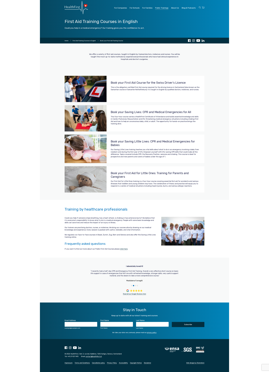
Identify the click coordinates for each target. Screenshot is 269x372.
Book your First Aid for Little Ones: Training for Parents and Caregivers (150, 175)
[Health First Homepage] (76, 14)
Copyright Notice (136, 363)
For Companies (120, 8)
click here (124, 249)
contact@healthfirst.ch (94, 356)
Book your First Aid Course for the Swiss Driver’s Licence (148, 82)
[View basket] (203, 7)
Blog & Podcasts (189, 8)
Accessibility (123, 363)
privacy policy (151, 332)
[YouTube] (198, 40)
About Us (175, 8)
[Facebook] (189, 40)
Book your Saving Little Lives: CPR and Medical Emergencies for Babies (153, 143)
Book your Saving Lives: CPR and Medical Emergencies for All (151, 112)
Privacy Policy (112, 363)
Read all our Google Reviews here (134, 294)
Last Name (140, 320)
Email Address (70, 320)
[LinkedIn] (203, 40)
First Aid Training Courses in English (84, 40)
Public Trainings (161, 8)
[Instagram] (193, 40)
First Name (104, 320)
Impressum (69, 363)
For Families (147, 8)
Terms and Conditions (82, 363)
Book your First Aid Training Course (111, 40)
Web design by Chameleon (195, 363)
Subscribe (188, 325)
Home (66, 40)
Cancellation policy (98, 363)
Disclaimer (147, 363)
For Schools (135, 8)
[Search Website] (200, 7)
